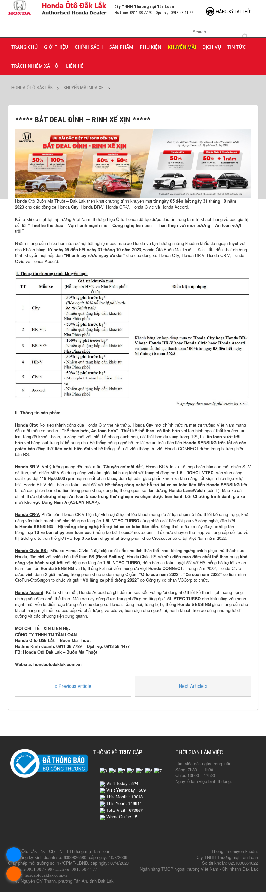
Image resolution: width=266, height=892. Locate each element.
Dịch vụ (211, 47)
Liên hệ (75, 66)
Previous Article (73, 686)
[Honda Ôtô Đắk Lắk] (58, 6)
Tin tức (236, 47)
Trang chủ (24, 47)
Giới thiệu (56, 47)
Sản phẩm (121, 47)
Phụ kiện (150, 47)
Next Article (193, 686)
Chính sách (89, 47)
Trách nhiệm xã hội (35, 66)
